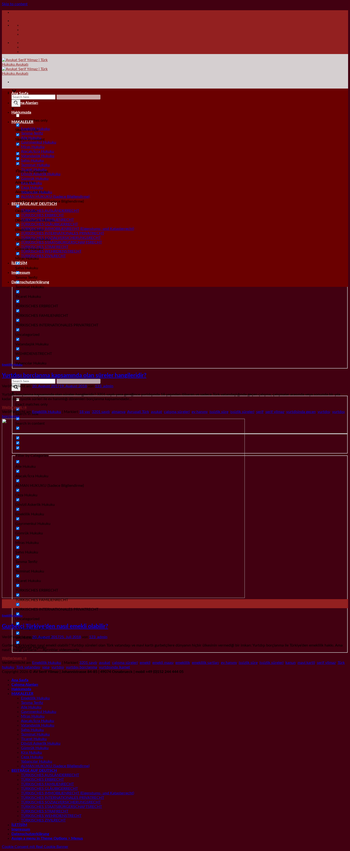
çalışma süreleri (177, 412)
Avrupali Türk (138, 412)
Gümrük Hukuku (35, 178)
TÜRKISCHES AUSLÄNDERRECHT (50, 211)
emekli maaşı (163, 663)
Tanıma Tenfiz (32, 133)
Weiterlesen (14, 407)
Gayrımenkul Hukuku (38, 142)
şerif (260, 412)
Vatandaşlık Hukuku (37, 156)
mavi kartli (306, 663)
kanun (290, 663)
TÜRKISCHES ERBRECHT (42, 215)
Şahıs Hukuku (32, 160)
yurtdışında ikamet (114, 667)
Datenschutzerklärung (30, 282)
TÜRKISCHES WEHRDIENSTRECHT (51, 251)
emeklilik (182, 663)
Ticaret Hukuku (34, 169)
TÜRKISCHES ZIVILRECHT (43, 256)
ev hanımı (200, 412)
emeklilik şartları (205, 663)
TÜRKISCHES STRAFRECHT (44, 247)
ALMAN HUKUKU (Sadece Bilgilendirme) (55, 197)
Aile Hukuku (31, 138)
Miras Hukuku (33, 147)
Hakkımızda (21, 112)
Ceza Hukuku (32, 187)
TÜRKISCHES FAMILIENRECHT (47, 220)
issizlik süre (219, 412)
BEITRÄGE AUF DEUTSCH (34, 204)
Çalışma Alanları (24, 103)
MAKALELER (22, 122)
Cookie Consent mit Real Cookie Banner (35, 847)
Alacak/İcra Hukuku (37, 151)
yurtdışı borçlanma (81, 667)
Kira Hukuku (31, 183)
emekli (145, 663)
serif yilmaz (274, 412)
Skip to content (15, 4)
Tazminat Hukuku (35, 165)
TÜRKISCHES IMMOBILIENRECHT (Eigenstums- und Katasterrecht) (77, 229)
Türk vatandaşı (28, 667)
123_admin (104, 386)
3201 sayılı (101, 412)
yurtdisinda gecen (301, 412)
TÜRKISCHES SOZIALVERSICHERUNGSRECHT (61, 238)
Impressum (20, 272)
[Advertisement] (175, 324)
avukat (156, 412)
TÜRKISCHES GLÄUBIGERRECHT (49, 224)
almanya (118, 412)
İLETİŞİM (19, 263)
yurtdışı (324, 412)
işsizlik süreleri (242, 412)
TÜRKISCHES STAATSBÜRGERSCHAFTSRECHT (61, 242)
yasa (46, 667)
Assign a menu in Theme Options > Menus (47, 838)
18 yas (84, 412)
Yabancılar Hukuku (36, 192)
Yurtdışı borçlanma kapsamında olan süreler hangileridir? (74, 375)
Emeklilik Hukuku (35, 129)
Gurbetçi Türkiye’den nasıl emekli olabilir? (55, 626)
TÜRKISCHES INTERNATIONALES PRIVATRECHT (62, 233)
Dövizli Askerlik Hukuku (40, 174)
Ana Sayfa (19, 93)
